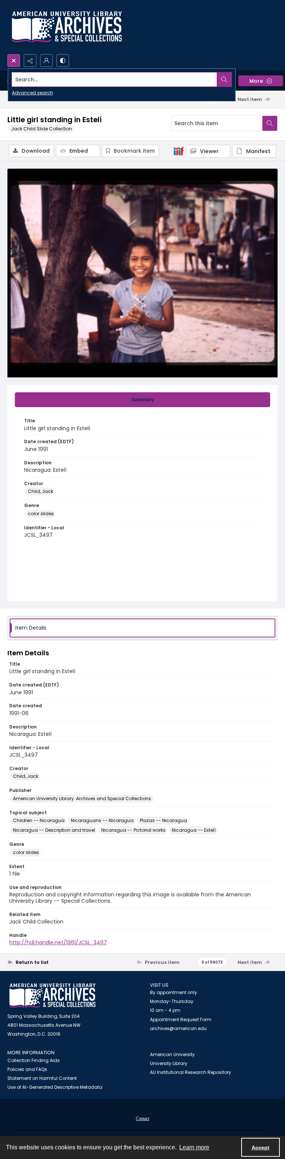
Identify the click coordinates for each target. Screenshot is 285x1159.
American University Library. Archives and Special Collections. (82, 798)
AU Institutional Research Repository (190, 1072)
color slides (41, 513)
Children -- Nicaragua (39, 820)
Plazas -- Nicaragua (163, 820)
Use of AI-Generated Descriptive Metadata (54, 1087)
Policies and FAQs (27, 1069)
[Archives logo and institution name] (66, 27)
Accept (260, 1147)
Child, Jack (40, 491)
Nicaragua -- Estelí (194, 830)
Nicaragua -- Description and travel (54, 830)
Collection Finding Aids (33, 1060)
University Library (168, 1063)
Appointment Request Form (181, 1019)
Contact (142, 1118)
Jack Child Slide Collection (41, 129)
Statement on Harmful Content (42, 1078)
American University (172, 1054)
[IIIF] (178, 151)
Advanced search (32, 93)
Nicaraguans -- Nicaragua (102, 820)
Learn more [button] (194, 1147)
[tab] (142, 400)
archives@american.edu (178, 1028)
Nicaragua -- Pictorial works (133, 830)
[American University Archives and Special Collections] (52, 995)
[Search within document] (269, 123)
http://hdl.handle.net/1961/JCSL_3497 (58, 942)
